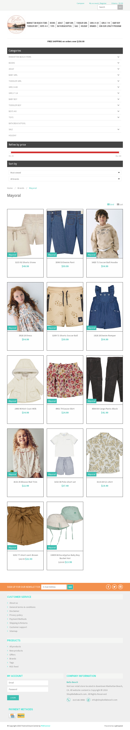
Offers (13, 654)
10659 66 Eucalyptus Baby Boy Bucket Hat (65, 557)
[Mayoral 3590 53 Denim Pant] (65, 233)
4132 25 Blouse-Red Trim (25, 481)
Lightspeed (118, 726)
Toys (52, 26)
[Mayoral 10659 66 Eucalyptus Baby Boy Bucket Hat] (65, 526)
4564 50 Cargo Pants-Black (105, 408)
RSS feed (14, 666)
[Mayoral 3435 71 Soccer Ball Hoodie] (105, 233)
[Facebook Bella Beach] (108, 586)
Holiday (84, 26)
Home (10, 188)
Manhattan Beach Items (37, 22)
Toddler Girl (81, 22)
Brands (93, 26)
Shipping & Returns (19, 623)
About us (14, 602)
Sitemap (13, 631)
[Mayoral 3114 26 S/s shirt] (105, 453)
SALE (76, 26)
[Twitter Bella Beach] (114, 586)
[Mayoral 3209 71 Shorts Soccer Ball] (65, 306)
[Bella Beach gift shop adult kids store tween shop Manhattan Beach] (16, 24)
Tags (12, 662)
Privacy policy (16, 615)
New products (16, 650)
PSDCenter (45, 726)
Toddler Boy (32, 26)
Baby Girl (70, 22)
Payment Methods (18, 619)
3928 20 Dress (25, 335)
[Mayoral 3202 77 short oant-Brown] (25, 526)
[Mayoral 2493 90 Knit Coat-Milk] (25, 380)
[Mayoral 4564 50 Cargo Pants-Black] (105, 380)
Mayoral (33, 188)
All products (15, 646)
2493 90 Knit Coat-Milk (25, 408)
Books (52, 22)
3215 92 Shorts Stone (25, 262)
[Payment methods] (12, 715)
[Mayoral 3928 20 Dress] (25, 306)
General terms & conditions (23, 607)
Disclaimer (14, 611)
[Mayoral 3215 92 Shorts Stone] (25, 233)
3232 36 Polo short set (65, 481)
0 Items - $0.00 (117, 3)
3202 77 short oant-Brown (25, 555)
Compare (80, 3)
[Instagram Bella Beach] (120, 586)
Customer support (18, 627)
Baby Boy (116, 22)
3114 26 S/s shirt (105, 481)
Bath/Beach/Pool (64, 26)
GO (120, 7)
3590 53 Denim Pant (65, 262)
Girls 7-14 (105, 22)
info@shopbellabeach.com (104, 699)
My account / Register (97, 3)
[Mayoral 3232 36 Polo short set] (65, 453)
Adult (60, 22)
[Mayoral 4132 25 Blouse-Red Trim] (25, 453)
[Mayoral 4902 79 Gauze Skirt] (65, 380)
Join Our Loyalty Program (110, 26)
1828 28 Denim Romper (105, 335)
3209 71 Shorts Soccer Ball (65, 335)
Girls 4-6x (94, 22)
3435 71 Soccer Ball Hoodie (105, 262)
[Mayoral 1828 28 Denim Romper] (105, 306)
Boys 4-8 (44, 26)
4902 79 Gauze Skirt (65, 408)
